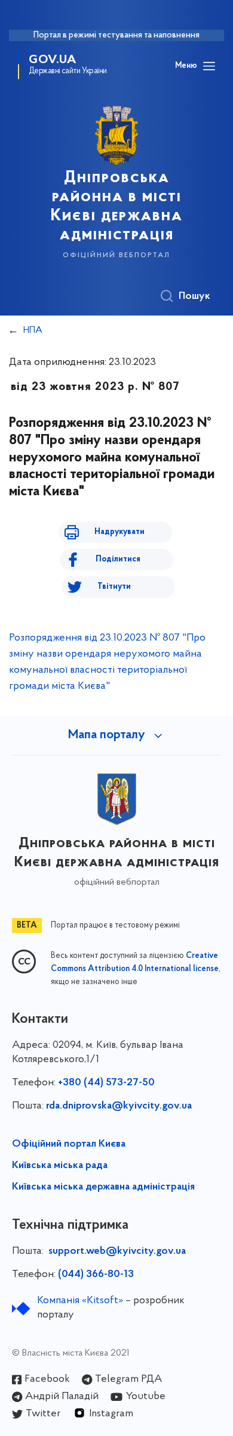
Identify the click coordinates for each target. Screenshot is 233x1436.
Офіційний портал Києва (68, 1144)
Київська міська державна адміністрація (103, 1187)
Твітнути (114, 586)
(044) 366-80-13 (96, 1274)
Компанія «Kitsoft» (80, 1300)
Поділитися (118, 559)
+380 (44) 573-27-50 (106, 1083)
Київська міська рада (60, 1165)
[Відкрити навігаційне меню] (209, 66)
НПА (32, 330)
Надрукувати (119, 531)
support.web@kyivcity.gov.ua (117, 1251)
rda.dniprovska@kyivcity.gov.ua (119, 1106)
